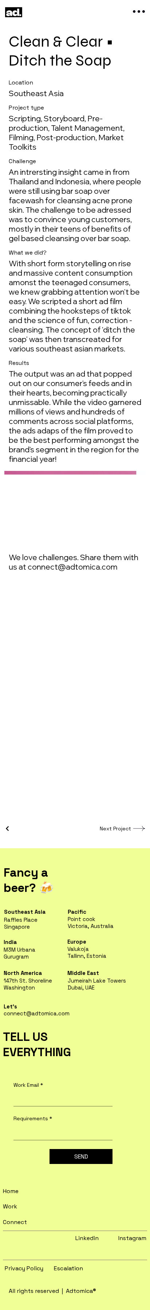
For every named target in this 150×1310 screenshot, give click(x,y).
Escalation (68, 1268)
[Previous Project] (7, 828)
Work (10, 1206)
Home (11, 1191)
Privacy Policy (24, 1268)
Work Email (28, 1085)
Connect (15, 1222)
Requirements (32, 1118)
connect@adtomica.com (73, 566)
